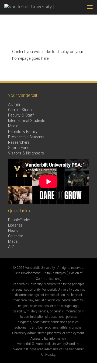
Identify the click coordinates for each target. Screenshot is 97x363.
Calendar (15, 236)
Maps (13, 241)
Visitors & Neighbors (26, 153)
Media (13, 126)
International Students (26, 120)
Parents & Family (22, 131)
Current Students (22, 110)
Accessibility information (48, 338)
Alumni (14, 104)
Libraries (15, 225)
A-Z (11, 247)
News (13, 230)
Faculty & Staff (21, 115)
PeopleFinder (19, 220)
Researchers (19, 142)
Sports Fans (18, 148)
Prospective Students (26, 137)
